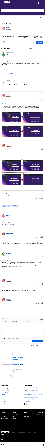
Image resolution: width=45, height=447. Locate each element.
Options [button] (41, 17)
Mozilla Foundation (5, 418)
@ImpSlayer (4, 288)
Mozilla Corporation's (6, 436)
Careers (2, 420)
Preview (41, 319)
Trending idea (4, 390)
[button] (3, 42)
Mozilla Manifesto (4, 416)
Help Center (25, 414)
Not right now (4, 399)
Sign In (41, 2)
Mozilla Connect (7, 3)
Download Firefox (16, 414)
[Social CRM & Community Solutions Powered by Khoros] (41, 444)
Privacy (29, 432)
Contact (2, 434)
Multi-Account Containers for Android (31, 397)
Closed (3, 403)
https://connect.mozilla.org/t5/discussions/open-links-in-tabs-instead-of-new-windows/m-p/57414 (20, 86)
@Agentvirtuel (4, 103)
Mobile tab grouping (17, 374)
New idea (7, 34)
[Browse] (2, 3)
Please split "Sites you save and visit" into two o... (33, 394)
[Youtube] (42, 414)
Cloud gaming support (17, 352)
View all (4, 378)
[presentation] (3, 322)
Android (14, 418)
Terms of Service (22, 432)
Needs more (4, 392)
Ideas (10, 17)
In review (3, 394)
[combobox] (22, 10)
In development (5, 397)
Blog (13, 421)
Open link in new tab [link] (15, 17)
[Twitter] (37, 414)
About (2, 414)
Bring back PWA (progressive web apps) (31, 387)
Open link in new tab (6, 23)
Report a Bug (26, 416)
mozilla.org (14, 432)
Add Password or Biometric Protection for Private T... (18, 364)
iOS (13, 416)
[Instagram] (39, 414)
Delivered (4, 401)
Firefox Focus (15, 420)
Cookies (35, 432)
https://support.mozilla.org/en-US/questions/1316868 (12, 205)
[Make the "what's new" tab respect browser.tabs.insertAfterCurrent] (40, 49)
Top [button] (3, 444)
